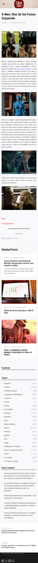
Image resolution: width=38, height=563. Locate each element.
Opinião (7, 435)
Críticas (6, 402)
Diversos (7, 413)
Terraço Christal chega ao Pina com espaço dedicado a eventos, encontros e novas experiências (20, 515)
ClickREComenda (10, 391)
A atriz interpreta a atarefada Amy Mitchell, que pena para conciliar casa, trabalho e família (19, 263)
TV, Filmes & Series (11, 461)
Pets (5, 439)
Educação (7, 417)
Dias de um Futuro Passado (22, 69)
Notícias (7, 431)
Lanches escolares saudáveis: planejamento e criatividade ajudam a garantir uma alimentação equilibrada (20, 505)
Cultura (6, 406)
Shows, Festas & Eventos (13, 450)
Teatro (6, 454)
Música (6, 428)
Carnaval (7, 383)
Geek (6, 420)
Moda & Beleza (9, 424)
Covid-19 (7, 398)
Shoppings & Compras (12, 446)
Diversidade (8, 409)
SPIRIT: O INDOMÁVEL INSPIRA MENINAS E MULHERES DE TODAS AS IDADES (18, 352)
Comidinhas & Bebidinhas (13, 394)
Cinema (4, 23)
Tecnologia (8, 457)
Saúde (6, 443)
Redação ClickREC (11, 238)
